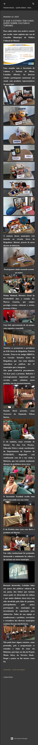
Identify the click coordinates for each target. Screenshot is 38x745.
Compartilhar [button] (7, 669)
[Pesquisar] (33, 3)
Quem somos (21, 8)
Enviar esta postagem (18, 669)
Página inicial (8, 8)
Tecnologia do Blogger (20, 738)
